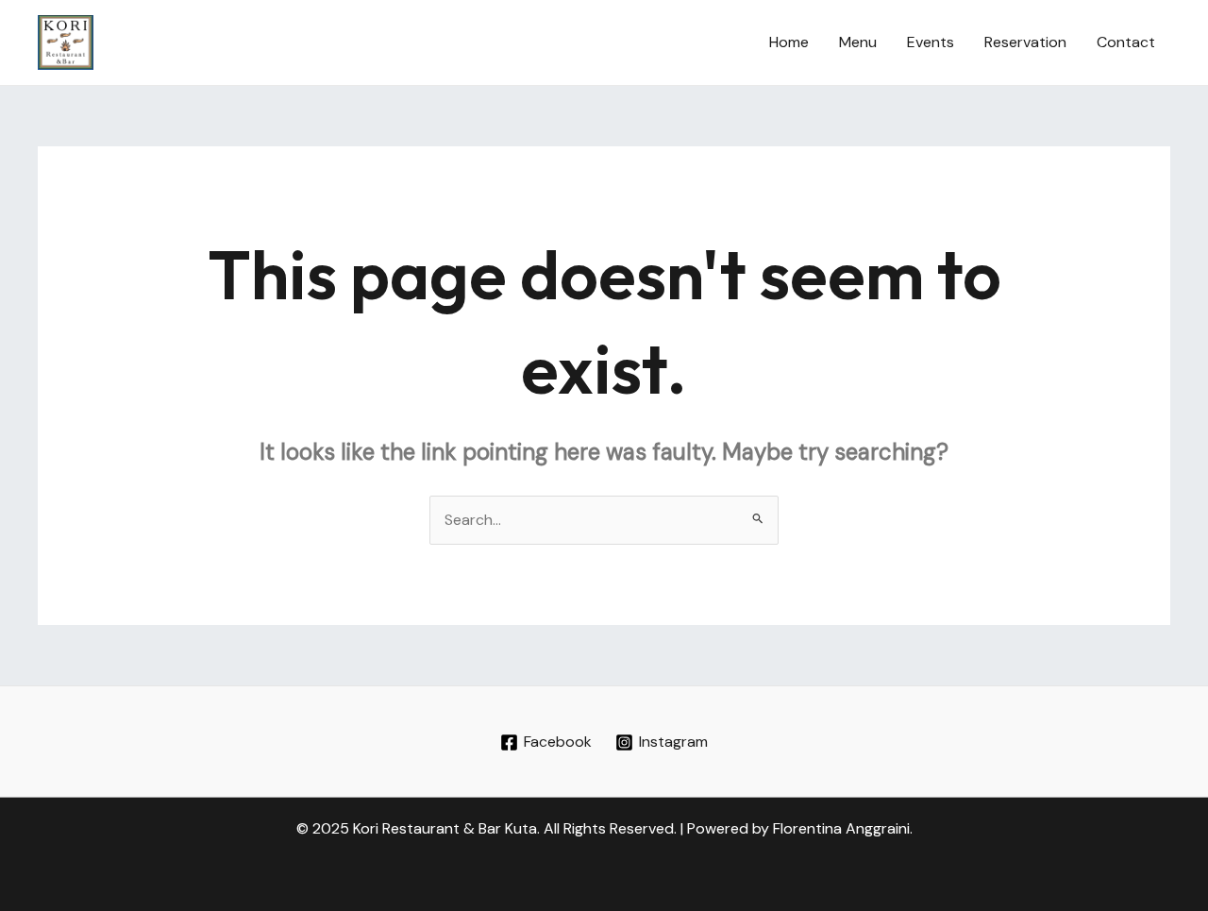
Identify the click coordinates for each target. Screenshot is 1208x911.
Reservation (1025, 42)
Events (930, 42)
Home (789, 42)
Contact (1126, 42)
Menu (858, 42)
